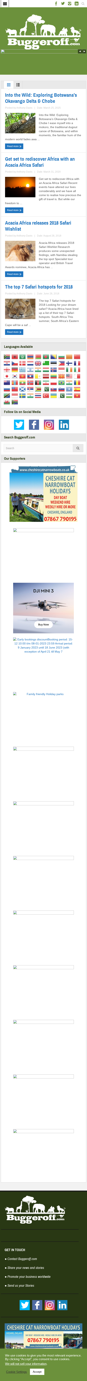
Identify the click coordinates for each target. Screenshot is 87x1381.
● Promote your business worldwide (28, 1277)
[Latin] (39, 376)
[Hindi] (39, 369)
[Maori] (8, 382)
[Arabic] (23, 356)
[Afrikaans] (8, 356)
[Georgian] (8, 369)
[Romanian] (78, 382)
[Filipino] (62, 363)
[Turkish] (47, 395)
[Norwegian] (31, 382)
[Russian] (8, 389)
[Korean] (15, 376)
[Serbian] (31, 389)
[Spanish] (78, 389)
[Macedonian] (62, 376)
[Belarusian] (39, 356)
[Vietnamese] (78, 395)
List (18, 86)
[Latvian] (47, 376)
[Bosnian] (54, 356)
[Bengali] (47, 356)
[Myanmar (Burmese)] (23, 382)
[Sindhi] (47, 389)
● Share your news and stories (24, 1268)
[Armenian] (31, 356)
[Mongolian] (15, 382)
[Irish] (70, 369)
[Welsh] (8, 401)
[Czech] (15, 363)
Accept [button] (37, 1371)
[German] (15, 369)
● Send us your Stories (19, 1285)
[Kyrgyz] (23, 376)
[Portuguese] (62, 382)
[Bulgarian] (62, 356)
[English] (39, 363)
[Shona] (39, 389)
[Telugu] (31, 395)
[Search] (78, 448)
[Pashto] (39, 382)
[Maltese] (78, 376)
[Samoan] (15, 389)
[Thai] (39, 395)
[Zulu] (15, 401)
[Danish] (23, 363)
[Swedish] (23, 395)
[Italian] (78, 369)
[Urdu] (62, 395)
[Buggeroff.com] (43, 31)
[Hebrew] (31, 369)
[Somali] (70, 389)
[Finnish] (70, 363)
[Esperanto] (47, 363)
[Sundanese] (15, 395)
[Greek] (23, 369)
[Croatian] (8, 363)
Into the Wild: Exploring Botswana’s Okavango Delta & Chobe (41, 98)
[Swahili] (8, 395)
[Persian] (47, 382)
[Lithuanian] (54, 376)
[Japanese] (8, 376)
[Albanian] (15, 356)
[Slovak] (54, 389)
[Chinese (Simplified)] (78, 356)
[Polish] (54, 382)
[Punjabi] (70, 382)
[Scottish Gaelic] (23, 389)
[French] (78, 363)
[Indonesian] (62, 369)
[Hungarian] (47, 369)
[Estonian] (54, 363)
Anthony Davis (24, 107)
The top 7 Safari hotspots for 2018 (39, 287)
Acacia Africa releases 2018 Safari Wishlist (38, 226)
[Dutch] (31, 363)
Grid (9, 86)
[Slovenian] (62, 389)
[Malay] (70, 376)
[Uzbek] (70, 395)
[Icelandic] (54, 369)
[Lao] (31, 376)
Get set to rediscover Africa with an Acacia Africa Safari (40, 162)
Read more (13, 146)
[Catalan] (70, 356)
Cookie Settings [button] (16, 1372)
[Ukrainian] (54, 395)
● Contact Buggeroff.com (21, 1259)
